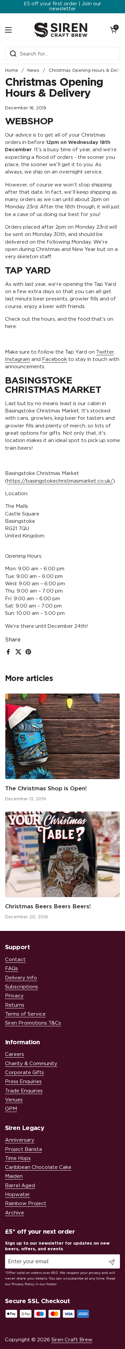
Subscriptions (21, 986)
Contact (15, 959)
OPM (11, 1108)
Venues (14, 1099)
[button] (113, 30)
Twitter (105, 352)
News (33, 70)
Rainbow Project (25, 1203)
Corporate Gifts (24, 1072)
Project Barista (23, 1149)
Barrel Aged (20, 1185)
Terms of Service (25, 1014)
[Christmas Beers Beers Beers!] (62, 854)
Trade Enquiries (24, 1090)
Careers (14, 1054)
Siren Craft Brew (71, 1339)
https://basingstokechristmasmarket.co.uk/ (60, 481)
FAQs (11, 968)
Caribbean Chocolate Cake (38, 1167)
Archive (14, 1212)
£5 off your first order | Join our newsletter (62, 6)
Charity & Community (31, 1063)
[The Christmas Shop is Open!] (62, 736)
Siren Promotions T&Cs (33, 1023)
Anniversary (19, 1140)
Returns (14, 1005)
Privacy (14, 995)
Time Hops (18, 1158)
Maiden (14, 1176)
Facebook (54, 359)
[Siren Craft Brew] (60, 30)
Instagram (17, 359)
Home (11, 70)
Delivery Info (21, 977)
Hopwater (17, 1194)
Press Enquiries (23, 1081)
